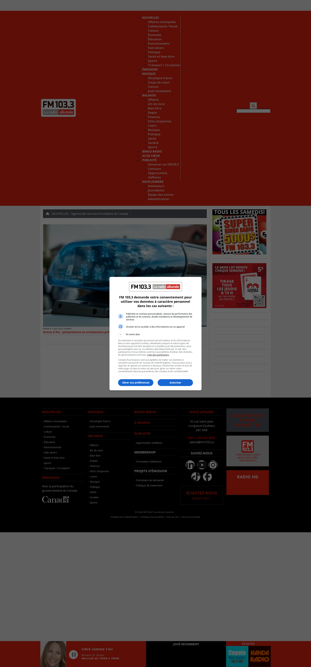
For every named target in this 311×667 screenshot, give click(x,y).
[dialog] (155, 333)
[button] (155, 334)
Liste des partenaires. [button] (158, 354)
